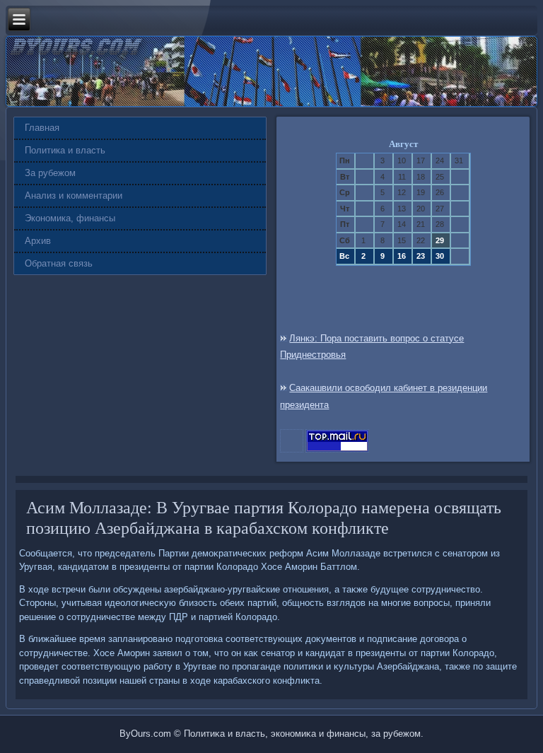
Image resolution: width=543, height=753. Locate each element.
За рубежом (50, 173)
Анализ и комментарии (73, 195)
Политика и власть (65, 150)
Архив (38, 240)
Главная (42, 127)
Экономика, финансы (70, 218)
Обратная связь (59, 263)
